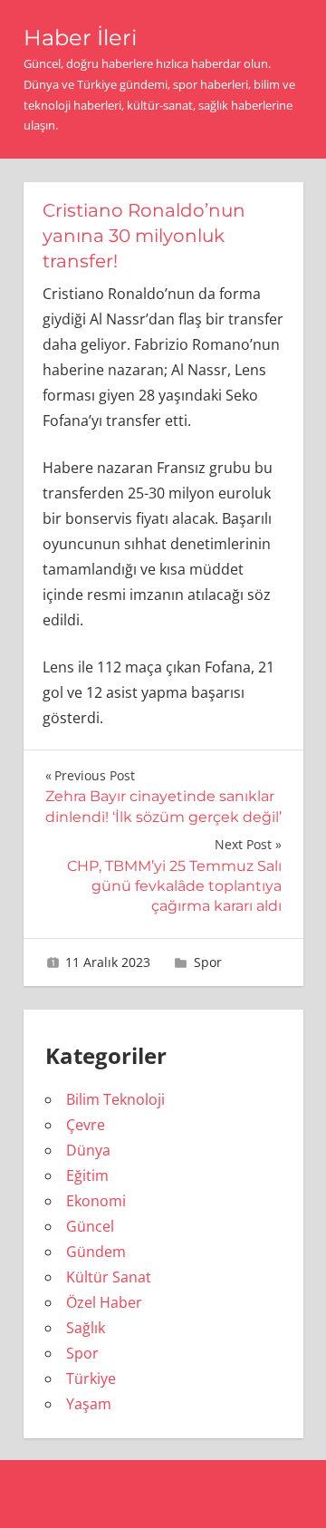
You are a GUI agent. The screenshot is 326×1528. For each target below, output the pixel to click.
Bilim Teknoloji (115, 1099)
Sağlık (85, 1328)
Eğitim (87, 1175)
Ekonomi (96, 1201)
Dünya (88, 1150)
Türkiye (91, 1378)
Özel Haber (104, 1302)
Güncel (90, 1226)
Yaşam (88, 1404)
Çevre (85, 1125)
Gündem (96, 1252)
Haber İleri (80, 37)
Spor (208, 962)
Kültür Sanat (108, 1277)
